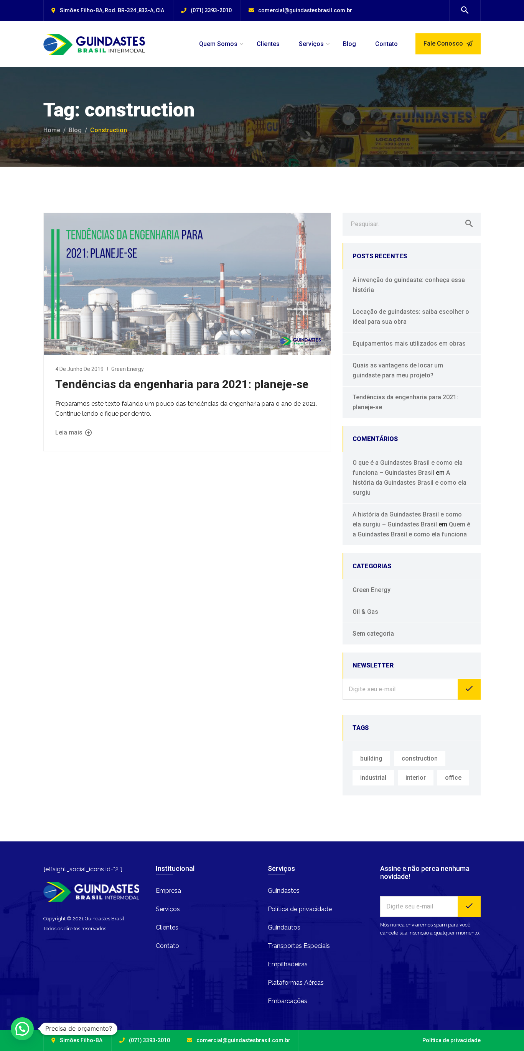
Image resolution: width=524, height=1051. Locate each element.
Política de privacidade (300, 909)
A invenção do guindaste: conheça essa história (409, 284)
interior (415, 777)
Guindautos (284, 927)
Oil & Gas (365, 611)
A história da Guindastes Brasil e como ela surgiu (409, 482)
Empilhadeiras (288, 964)
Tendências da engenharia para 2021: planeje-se (181, 384)
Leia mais (69, 432)
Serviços (311, 44)
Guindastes (284, 890)
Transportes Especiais (299, 945)
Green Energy (127, 369)
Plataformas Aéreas (296, 982)
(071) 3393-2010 (211, 10)
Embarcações (287, 1001)
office (453, 777)
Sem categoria (373, 633)
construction (420, 758)
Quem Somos (218, 44)
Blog (349, 44)
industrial (373, 777)
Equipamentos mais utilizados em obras (409, 343)
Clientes (268, 44)
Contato (386, 44)
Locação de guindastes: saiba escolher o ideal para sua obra (411, 316)
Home (51, 130)
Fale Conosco (444, 43)
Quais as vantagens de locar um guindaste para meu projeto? (398, 370)
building (371, 758)
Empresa (168, 890)
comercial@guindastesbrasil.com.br (305, 10)
